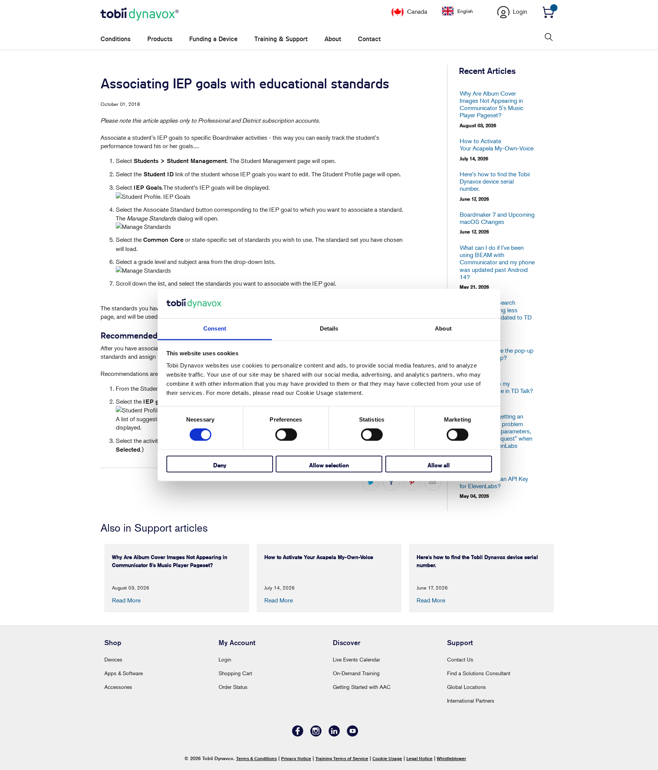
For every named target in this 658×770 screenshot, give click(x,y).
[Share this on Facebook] (391, 482)
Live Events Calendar (356, 659)
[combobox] (463, 11)
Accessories (118, 687)
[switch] (286, 435)
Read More (126, 600)
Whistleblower (451, 758)
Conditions (116, 39)
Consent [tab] (214, 328)
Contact (369, 39)
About (332, 39)
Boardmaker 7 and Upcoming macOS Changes (497, 218)
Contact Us (460, 659)
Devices (113, 659)
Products (159, 39)
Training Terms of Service (341, 758)
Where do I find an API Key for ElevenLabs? (494, 482)
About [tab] (443, 328)
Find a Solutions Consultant (478, 673)
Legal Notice (419, 758)
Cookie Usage (387, 758)
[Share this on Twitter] (371, 482)
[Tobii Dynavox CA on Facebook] (297, 734)
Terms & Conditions (256, 758)
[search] (547, 37)
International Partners (470, 700)
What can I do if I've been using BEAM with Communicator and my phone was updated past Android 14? (497, 262)
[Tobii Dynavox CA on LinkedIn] (334, 734)
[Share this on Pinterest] (412, 482)
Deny (219, 465)
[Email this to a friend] (432, 482)
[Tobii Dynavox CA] (140, 14)
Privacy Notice (296, 758)
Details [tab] (329, 328)
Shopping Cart (235, 673)
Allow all (439, 465)
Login (225, 659)
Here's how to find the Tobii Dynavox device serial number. (495, 181)
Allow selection (329, 465)
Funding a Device (213, 39)
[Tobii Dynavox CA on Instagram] (316, 734)
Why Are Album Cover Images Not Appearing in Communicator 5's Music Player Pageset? (491, 104)
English (465, 11)
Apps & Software (123, 673)
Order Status (233, 687)
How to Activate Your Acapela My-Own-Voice (496, 144)
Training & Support (281, 39)
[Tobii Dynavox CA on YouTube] (352, 734)
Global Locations (466, 687)
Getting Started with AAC (362, 687)
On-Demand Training (356, 673)
